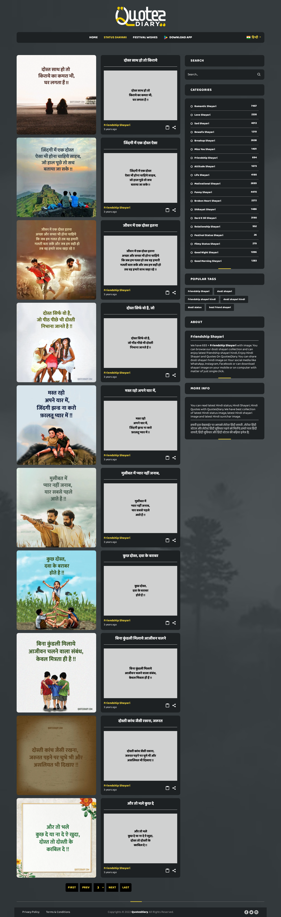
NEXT (112, 887)
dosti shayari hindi (234, 299)
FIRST (72, 887)
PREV (85, 887)
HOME (93, 37)
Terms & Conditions (58, 912)
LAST (125, 887)
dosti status (194, 307)
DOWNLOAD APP (180, 37)
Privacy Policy (30, 912)
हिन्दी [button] (255, 37)
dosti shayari (224, 291)
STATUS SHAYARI (115, 37)
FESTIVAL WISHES (145, 37)
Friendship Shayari (117, 125)
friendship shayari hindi (202, 299)
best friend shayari (220, 307)
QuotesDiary (140, 912)
